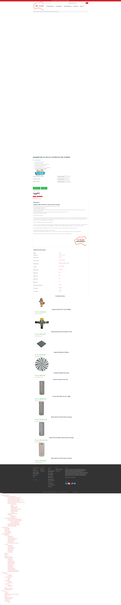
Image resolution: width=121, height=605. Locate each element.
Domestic (9, 574)
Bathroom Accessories (9, 557)
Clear (70, 181)
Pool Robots (7, 530)
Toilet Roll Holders (11, 568)
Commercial (10, 582)
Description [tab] (35, 197)
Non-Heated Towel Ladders (13, 570)
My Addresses (42, 470)
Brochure (34, 196)
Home (35, 11)
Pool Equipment (59, 6)
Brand (49, 469)
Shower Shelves (11, 565)
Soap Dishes (10, 566)
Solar (6, 587)
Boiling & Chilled (14, 507)
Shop (38, 11)
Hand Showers (10, 549)
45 (59, 281)
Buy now (44, 188)
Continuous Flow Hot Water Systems (15, 520)
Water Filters (13, 515)
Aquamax (37, 190)
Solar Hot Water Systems (12, 513)
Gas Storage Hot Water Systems (14, 501)
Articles (6, 593)
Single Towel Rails (11, 562)
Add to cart (36, 188)
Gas (8, 579)
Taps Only (13, 512)
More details (37, 356)
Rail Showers (10, 546)
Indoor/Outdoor (62, 266)
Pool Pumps (7, 529)
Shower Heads (10, 548)
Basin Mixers (10, 536)
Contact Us (35, 469)
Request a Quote (35, 470)
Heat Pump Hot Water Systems (13, 498)
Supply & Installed (36, 181)
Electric (6, 573)
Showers (6, 544)
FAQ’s (34, 476)
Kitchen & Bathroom (67, 6)
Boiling (12, 505)
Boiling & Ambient (14, 506)
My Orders (42, 469)
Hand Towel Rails (11, 561)
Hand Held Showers (11, 547)
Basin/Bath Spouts (8, 556)
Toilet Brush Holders (11, 569)
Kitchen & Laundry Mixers (12, 538)
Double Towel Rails (11, 563)
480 (59, 275)
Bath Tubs (7, 554)
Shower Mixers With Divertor (13, 543)
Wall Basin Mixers (11, 540)
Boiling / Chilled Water (12, 503)
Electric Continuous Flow (15, 521)
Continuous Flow (8, 577)
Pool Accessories (8, 532)
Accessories (50, 486)
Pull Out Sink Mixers (11, 539)
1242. (60, 272)
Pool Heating (7, 528)
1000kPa (60, 287)
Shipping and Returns (59, 469)
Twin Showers (10, 545)
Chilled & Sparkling (14, 511)
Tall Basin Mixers (11, 537)
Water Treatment (8, 531)
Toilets (6, 553)
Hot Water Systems (50, 6)
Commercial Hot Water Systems (11, 518)
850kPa (60, 290)
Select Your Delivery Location (38, 176)
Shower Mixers (10, 541)
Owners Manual (39, 196)
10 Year (60, 284)
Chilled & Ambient (14, 510)
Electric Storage (62, 260)
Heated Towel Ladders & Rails (13, 571)
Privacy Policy (58, 470)
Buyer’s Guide (7, 595)
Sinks (6, 555)
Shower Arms (10, 552)
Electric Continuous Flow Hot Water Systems (16, 502)
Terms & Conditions (8, 598)
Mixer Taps (7, 535)
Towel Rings (10, 560)
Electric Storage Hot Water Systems (14, 497)
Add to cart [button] (37, 313)
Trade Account (35, 475)
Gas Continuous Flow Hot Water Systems (15, 499)
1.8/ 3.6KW (61, 269)
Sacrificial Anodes (8, 589)
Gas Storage (7, 580)
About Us (82, 6)
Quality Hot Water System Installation (12, 594)
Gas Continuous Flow (15, 522)
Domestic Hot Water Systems (10, 496)
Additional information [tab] (37, 198)
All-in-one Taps (14, 504)
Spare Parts (75, 6)
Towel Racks (10, 564)
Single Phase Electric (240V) (64, 263)
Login (9, 602)
